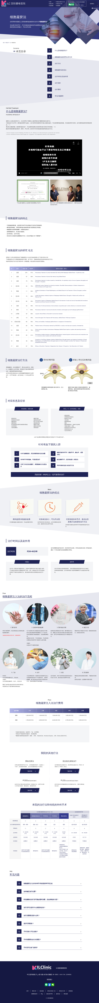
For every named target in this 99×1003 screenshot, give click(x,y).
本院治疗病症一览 (51, 991)
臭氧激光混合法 (36, 816)
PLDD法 (54, 816)
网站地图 (66, 993)
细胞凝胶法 (25, 816)
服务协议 (58, 993)
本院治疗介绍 (59, 3)
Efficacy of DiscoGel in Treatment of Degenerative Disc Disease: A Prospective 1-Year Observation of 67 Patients (59, 346)
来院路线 (58, 5)
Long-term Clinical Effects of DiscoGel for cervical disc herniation (49, 313)
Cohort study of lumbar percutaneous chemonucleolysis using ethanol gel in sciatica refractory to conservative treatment (60, 305)
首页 (50, 1)
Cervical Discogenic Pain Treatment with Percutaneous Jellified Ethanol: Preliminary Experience (55, 317)
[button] (95, 8)
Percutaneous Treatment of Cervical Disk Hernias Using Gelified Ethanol (50, 276)
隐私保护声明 (49, 993)
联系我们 (49, 979)
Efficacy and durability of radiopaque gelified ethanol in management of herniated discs (53, 321)
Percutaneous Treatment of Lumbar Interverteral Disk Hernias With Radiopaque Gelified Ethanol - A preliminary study (59, 272)
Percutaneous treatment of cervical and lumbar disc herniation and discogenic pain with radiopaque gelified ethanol (59, 309)
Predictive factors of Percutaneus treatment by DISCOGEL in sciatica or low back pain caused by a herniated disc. (59, 325)
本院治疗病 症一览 (60, 1)
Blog (42, 993)
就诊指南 (51, 5)
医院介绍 (51, 3)
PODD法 (45, 816)
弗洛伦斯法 (64, 816)
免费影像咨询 (34, 993)
